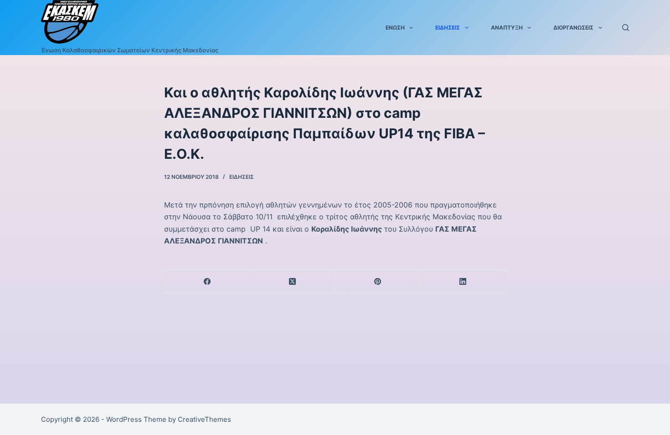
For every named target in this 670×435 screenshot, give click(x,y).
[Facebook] (207, 281)
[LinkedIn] (463, 281)
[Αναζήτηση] (625, 27)
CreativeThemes (204, 419)
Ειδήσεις (447, 27)
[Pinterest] (378, 281)
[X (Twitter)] (292, 281)
